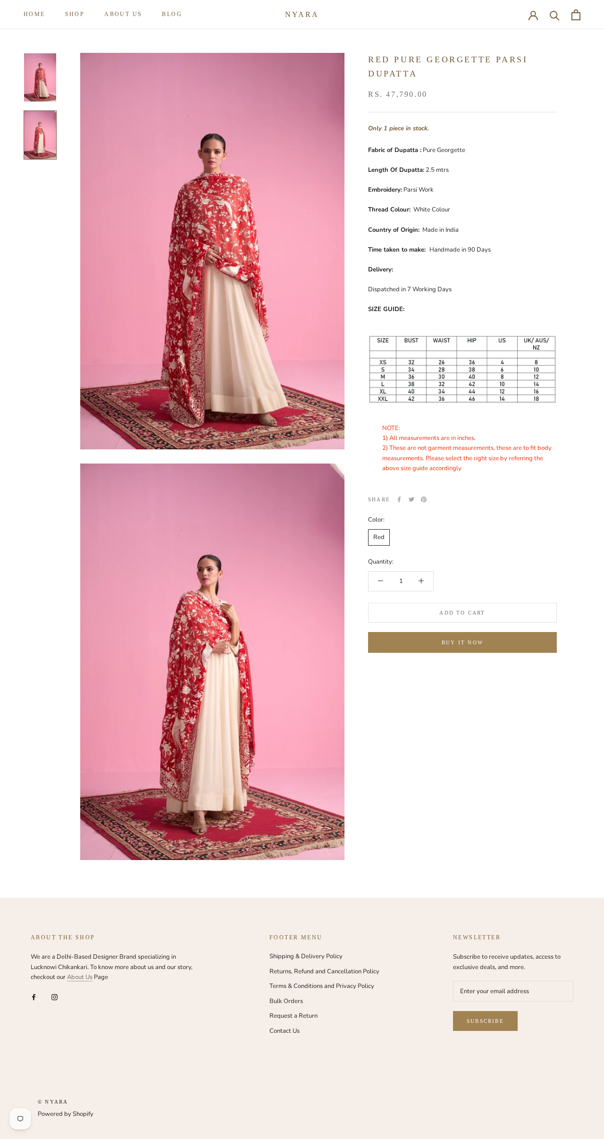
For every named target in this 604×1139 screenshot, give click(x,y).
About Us (79, 977)
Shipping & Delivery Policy (306, 956)
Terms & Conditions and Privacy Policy (321, 986)
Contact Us (284, 1031)
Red (379, 537)
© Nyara (53, 1102)
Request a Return (293, 1016)
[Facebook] (399, 499)
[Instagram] (54, 997)
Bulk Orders (286, 1001)
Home (34, 14)
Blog (172, 14)
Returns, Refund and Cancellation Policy (324, 971)
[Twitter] (411, 499)
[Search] (555, 15)
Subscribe (485, 1021)
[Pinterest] (424, 499)
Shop (75, 14)
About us (123, 14)
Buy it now (462, 642)
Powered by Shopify (65, 1114)
